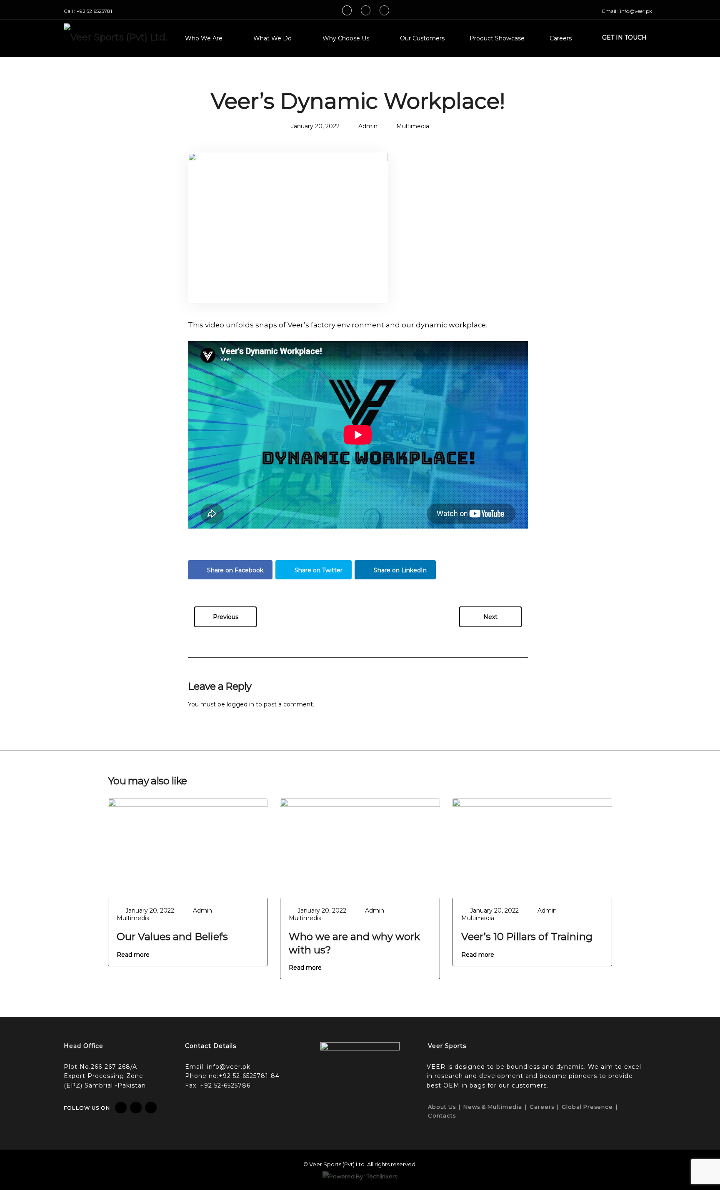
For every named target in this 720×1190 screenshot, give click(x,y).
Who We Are (203, 38)
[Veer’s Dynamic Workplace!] (288, 227)
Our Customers (422, 38)
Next (490, 617)
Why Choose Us (345, 38)
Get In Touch (624, 37)
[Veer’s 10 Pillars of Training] (532, 847)
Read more (133, 954)
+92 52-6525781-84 (249, 1076)
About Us (442, 1106)
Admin (368, 126)
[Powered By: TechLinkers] (359, 1175)
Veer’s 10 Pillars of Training (526, 937)
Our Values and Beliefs (172, 937)
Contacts (442, 1115)
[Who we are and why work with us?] (360, 847)
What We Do (272, 38)
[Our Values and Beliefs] (188, 847)
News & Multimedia (492, 1106)
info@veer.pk (228, 1066)
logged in (240, 704)
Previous (225, 617)
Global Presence (587, 1106)
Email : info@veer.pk (627, 11)
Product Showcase (497, 38)
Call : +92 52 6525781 (88, 11)
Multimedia (412, 126)
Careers (561, 38)
